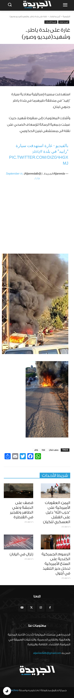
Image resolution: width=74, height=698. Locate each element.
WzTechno (12, 690)
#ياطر (37, 151)
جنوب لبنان (53, 450)
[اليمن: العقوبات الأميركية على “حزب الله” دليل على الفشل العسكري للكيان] (55, 490)
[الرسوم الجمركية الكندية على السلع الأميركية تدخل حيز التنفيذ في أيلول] (55, 542)
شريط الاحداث (51, 22)
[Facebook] (50, 607)
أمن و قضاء (55, 16)
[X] (31, 607)
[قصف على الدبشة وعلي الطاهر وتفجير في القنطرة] (18, 490)
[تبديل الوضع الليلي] (7, 691)
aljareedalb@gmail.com (47, 653)
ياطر (36, 450)
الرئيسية (66, 16)
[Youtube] (22, 607)
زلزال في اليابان (21, 554)
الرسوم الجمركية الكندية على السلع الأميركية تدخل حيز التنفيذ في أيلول (56, 563)
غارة (43, 450)
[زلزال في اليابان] (18, 542)
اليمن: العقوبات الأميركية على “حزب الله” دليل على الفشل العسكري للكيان (56, 512)
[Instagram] (40, 607)
